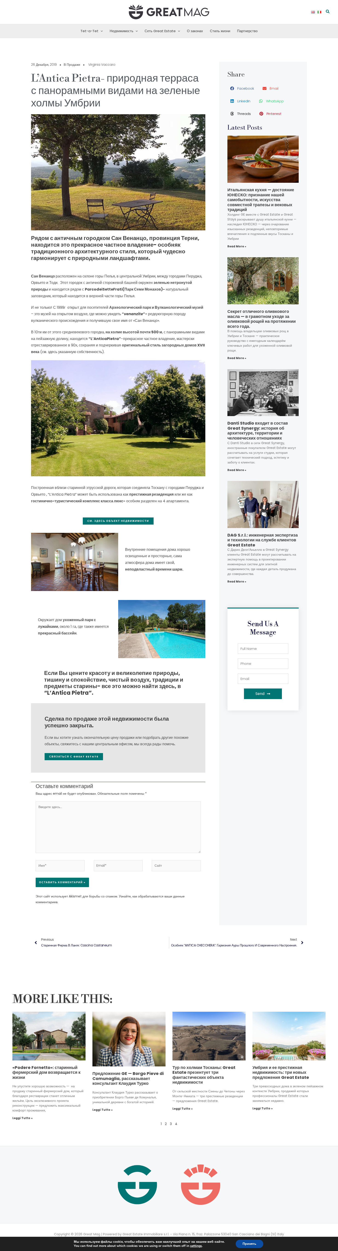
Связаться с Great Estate (73, 756)
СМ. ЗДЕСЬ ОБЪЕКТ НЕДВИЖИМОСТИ (118, 521)
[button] (328, 12)
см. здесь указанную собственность (72, 351)
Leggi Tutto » (22, 1118)
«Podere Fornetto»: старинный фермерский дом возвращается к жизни (46, 1072)
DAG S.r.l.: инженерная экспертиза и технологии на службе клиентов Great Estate (262, 540)
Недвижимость (121, 31)
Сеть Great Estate (160, 31)
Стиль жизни (220, 31)
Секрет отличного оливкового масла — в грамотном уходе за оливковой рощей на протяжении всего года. (261, 318)
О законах (195, 31)
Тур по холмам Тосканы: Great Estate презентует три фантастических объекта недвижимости (203, 1075)
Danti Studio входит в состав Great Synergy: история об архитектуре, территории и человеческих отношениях (257, 430)
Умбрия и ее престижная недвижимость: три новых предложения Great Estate (280, 1072)
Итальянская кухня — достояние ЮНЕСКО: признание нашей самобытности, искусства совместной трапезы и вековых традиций (260, 199)
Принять (249, 1244)
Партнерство (247, 31)
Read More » (236, 246)
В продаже (72, 64)
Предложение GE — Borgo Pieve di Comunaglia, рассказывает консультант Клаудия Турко (128, 1078)
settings (196, 1246)
